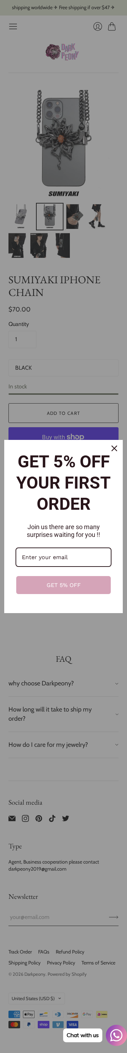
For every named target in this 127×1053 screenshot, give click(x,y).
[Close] (114, 448)
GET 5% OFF (64, 585)
